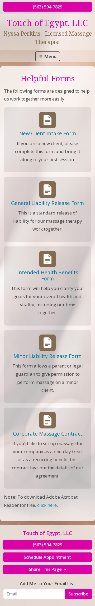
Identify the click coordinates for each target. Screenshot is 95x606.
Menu (49, 56)
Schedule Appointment (47, 557)
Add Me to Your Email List (47, 583)
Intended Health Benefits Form (47, 275)
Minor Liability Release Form (47, 356)
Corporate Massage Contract (47, 433)
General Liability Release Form (47, 203)
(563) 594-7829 (47, 7)
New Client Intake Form (47, 133)
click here (47, 505)
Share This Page (46, 569)
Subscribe (78, 594)
